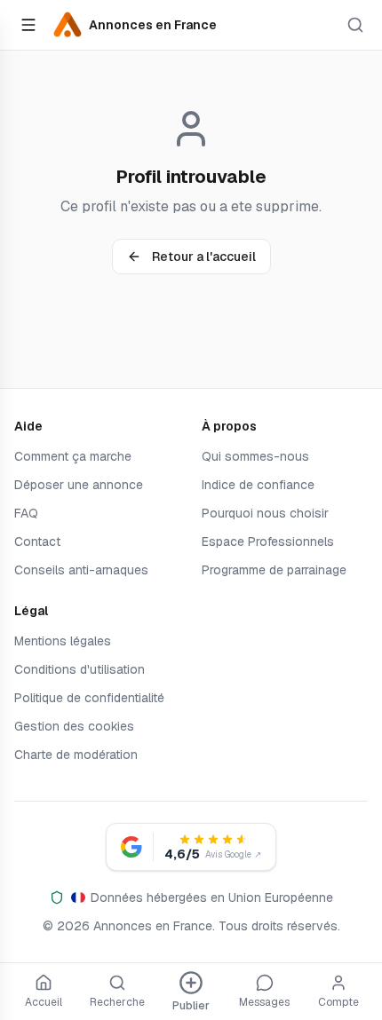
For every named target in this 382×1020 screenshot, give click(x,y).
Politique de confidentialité (89, 698)
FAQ (26, 513)
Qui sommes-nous (255, 456)
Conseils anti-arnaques (81, 570)
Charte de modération (76, 755)
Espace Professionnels (268, 542)
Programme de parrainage (274, 570)
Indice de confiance (258, 485)
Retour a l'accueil (204, 257)
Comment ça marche (72, 456)
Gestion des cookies (74, 726)
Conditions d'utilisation (79, 669)
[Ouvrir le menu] (28, 25)
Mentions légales (62, 641)
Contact (37, 542)
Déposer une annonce (78, 485)
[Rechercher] (355, 25)
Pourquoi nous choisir (265, 513)
